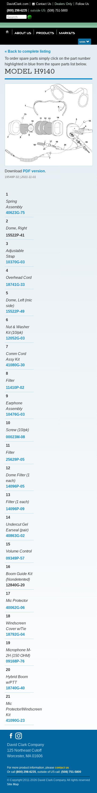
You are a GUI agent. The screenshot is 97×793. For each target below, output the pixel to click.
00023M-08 (15, 437)
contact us (62, 767)
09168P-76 (15, 661)
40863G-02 (15, 536)
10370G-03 (15, 262)
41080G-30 (15, 365)
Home (7, 32)
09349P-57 (15, 558)
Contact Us (43, 4)
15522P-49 (15, 311)
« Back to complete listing (28, 51)
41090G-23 (15, 720)
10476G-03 (15, 414)
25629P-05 (15, 460)
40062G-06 (15, 608)
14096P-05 (15, 486)
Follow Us (82, 4)
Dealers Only (63, 4)
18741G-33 (15, 285)
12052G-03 (15, 338)
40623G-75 (15, 213)
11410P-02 (15, 388)
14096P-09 (15, 509)
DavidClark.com (17, 4)
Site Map (13, 784)
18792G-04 (15, 634)
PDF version (34, 171)
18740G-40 (15, 688)
